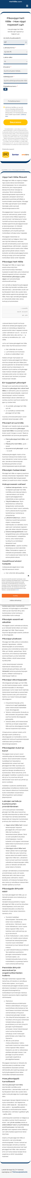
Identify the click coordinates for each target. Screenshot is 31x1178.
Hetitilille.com (6, 170)
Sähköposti (8, 77)
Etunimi (6, 67)
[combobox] (5, 89)
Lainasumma (9, 48)
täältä (17, 589)
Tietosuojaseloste (19, 1172)
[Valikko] (27, 6)
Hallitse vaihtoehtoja (15, 600)
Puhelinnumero (9, 86)
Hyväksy (15, 596)
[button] (28, 575)
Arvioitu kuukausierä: (12, 38)
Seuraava (15, 122)
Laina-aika (7, 57)
